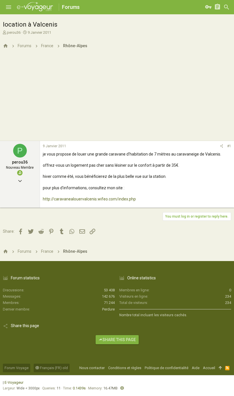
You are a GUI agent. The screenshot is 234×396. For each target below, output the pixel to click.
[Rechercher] (226, 7)
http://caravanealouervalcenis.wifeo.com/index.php (89, 199)
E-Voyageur (14, 382)
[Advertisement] (117, 98)
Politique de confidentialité (166, 368)
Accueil (209, 368)
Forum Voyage (17, 368)
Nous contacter (92, 368)
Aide (195, 368)
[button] (8, 7)
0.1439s (79, 388)
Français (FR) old (53, 368)
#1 (229, 146)
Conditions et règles (124, 368)
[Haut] (220, 368)
